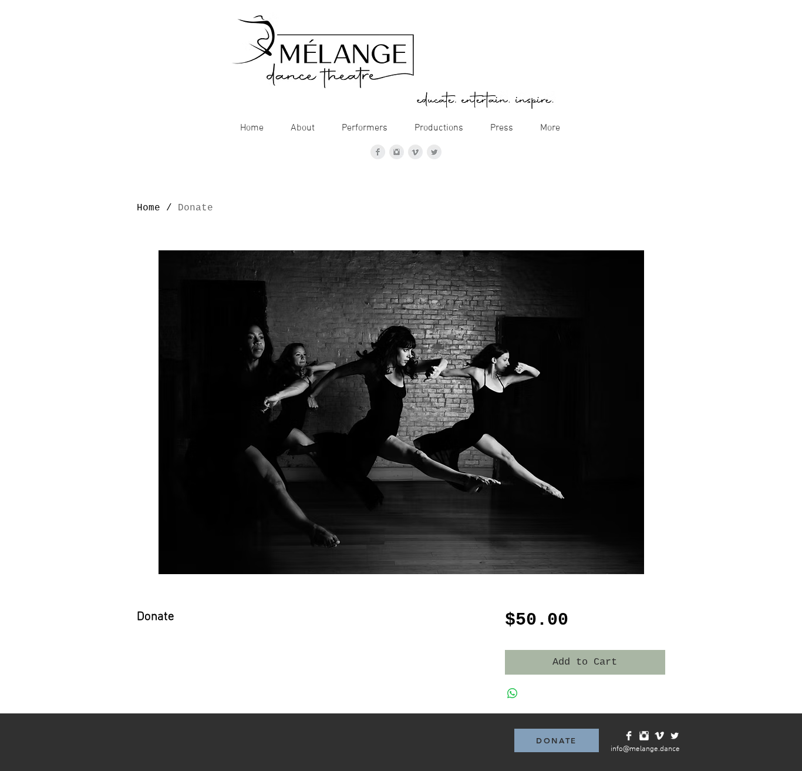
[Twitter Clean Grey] (434, 152)
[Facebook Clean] (628, 735)
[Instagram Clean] (644, 735)
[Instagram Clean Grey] (396, 152)
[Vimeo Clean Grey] (415, 152)
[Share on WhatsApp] (513, 693)
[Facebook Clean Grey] (377, 152)
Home (148, 208)
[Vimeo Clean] (659, 735)
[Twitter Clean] (674, 735)
